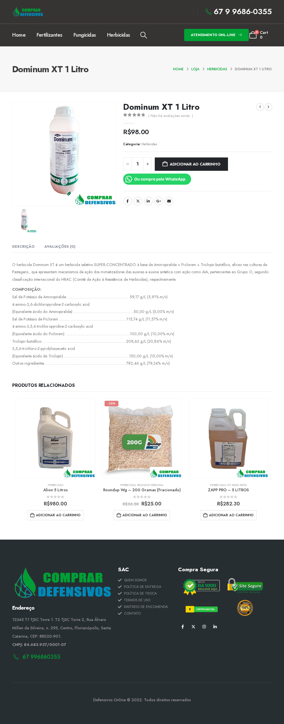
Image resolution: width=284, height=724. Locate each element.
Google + (158, 201)
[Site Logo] (27, 12)
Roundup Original (150, 485)
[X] (193, 626)
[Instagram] (204, 626)
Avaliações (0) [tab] (59, 246)
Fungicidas (84, 35)
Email (168, 201)
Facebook (127, 201)
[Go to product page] (55, 438)
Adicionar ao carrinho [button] (58, 515)
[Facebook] (182, 626)
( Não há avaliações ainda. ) (170, 115)
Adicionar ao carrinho (195, 164)
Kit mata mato (237, 485)
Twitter (137, 201)
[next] (268, 107)
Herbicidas (118, 35)
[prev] (260, 107)
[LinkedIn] (215, 626)
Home (19, 35)
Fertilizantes (49, 35)
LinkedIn (148, 201)
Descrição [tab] (23, 246)
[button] (144, 35)
